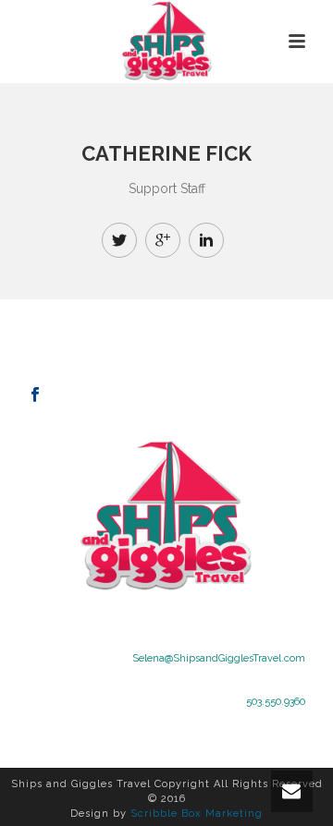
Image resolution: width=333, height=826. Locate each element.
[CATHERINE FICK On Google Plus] (162, 240)
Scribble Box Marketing (196, 814)
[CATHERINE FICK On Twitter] (119, 240)
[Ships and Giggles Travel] (167, 41)
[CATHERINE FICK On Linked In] (206, 240)
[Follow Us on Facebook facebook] (35, 395)
